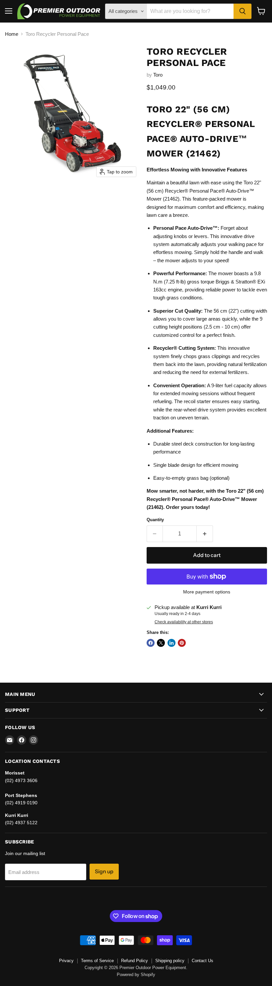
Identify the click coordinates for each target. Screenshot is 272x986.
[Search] (242, 11)
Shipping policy (169, 960)
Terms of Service (97, 960)
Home (11, 34)
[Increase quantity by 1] (205, 533)
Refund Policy (134, 960)
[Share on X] (161, 643)
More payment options (206, 591)
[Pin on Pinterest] (182, 643)
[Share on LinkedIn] (171, 643)
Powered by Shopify (136, 974)
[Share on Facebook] (151, 643)
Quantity (155, 519)
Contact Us (202, 960)
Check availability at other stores (184, 622)
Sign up (104, 871)
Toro (158, 75)
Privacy (66, 960)
